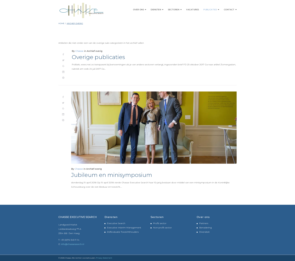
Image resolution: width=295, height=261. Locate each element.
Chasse (79, 51)
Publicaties (210, 9)
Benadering (205, 227)
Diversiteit (204, 232)
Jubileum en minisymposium (111, 174)
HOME (61, 23)
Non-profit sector (162, 227)
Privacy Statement (104, 258)
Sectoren (173, 9)
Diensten (156, 9)
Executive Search (116, 223)
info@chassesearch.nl (72, 244)
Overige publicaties (98, 57)
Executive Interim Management (124, 227)
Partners (203, 223)
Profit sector (159, 223)
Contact (229, 9)
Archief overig (94, 51)
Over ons (138, 9)
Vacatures (192, 9)
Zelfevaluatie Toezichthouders (123, 232)
